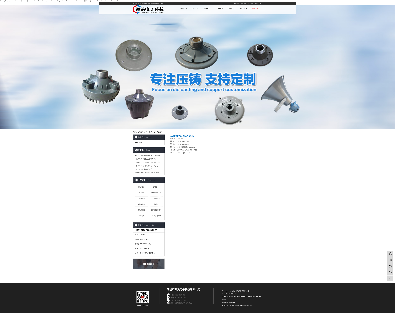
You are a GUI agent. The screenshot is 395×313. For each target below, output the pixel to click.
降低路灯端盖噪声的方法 (144, 169)
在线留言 (243, 9)
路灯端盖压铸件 (156, 210)
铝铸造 (156, 204)
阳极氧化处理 (156, 216)
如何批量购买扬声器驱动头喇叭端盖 (147, 172)
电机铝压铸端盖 (156, 193)
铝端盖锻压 (141, 204)
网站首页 (183, 9)
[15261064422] (390, 260)
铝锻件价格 (156, 198)
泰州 (231, 305)
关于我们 (207, 9)
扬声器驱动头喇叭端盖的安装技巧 (147, 166)
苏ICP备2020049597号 (229, 293)
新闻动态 (231, 9)
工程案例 (219, 9)
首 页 (145, 132)
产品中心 (195, 9)
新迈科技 (232, 302)
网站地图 (250, 3)
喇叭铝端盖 (141, 210)
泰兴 (234, 305)
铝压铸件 (141, 193)
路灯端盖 (141, 216)
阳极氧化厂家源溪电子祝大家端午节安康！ (149, 162)
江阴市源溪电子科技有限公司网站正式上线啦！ (149, 155)
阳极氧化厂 (141, 187)
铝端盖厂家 (156, 187)
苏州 (251, 305)
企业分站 (243, 3)
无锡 (241, 305)
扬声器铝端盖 (250, 297)
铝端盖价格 (141, 198)
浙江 (247, 305)
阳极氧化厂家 (233, 297)
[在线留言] (390, 272)
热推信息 (236, 3)
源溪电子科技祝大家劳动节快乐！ (147, 159)
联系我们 (255, 9)
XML (260, 3)
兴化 (237, 305)
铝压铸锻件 (242, 297)
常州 (244, 305)
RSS (256, 3)
